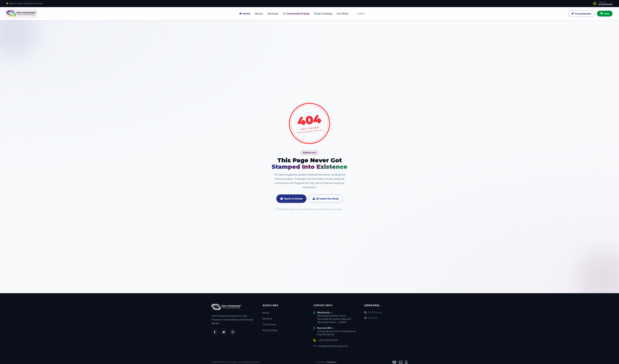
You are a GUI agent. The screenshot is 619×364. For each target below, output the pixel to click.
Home (246, 13)
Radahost (331, 362)
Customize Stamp (298, 13)
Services (272, 13)
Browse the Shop (327, 198)
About (259, 13)
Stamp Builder (583, 13)
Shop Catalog (323, 13)
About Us (267, 318)
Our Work (343, 13)
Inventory (373, 317)
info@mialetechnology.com (333, 345)
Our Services (269, 324)
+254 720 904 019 (328, 340)
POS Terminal (375, 312)
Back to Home (293, 198)
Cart (606, 13)
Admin (361, 13)
